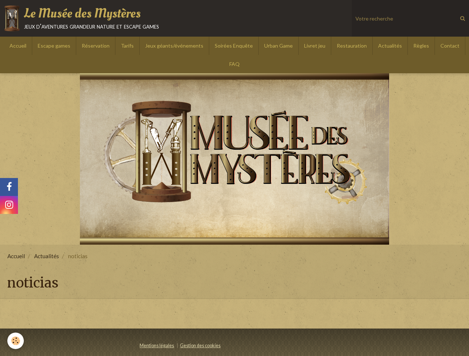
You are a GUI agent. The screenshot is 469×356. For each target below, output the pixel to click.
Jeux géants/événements (174, 45)
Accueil (18, 45)
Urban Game (278, 45)
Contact (449, 45)
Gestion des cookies (200, 345)
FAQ (234, 64)
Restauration (352, 45)
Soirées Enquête (234, 45)
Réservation (96, 45)
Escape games (54, 45)
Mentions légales (157, 345)
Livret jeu (314, 45)
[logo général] (234, 159)
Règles (421, 45)
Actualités (390, 45)
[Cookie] (15, 341)
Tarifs (127, 45)
